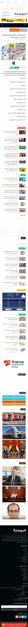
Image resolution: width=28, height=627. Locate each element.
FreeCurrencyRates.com (21, 244)
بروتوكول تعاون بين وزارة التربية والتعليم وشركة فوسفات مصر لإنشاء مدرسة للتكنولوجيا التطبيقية (10, 162)
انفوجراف (25, 573)
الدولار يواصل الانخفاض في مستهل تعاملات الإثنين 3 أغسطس (11, 318)
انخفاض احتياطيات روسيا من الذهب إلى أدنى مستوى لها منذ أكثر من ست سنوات (10, 132)
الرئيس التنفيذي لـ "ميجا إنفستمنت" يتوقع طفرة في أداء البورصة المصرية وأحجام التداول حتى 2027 (14, 483)
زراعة (26, 551)
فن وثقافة (25, 559)
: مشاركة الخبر (23, 67)
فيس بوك (13, 396)
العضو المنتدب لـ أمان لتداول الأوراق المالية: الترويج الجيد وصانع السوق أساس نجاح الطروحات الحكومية (14, 516)
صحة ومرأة (25, 556)
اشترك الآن (15, 609)
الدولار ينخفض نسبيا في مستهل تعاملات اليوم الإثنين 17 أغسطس (11, 277)
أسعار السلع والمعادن (23, 558)
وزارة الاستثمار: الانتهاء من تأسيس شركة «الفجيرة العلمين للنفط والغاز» (11, 191)
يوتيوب (13, 402)
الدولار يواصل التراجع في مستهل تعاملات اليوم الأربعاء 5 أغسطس (11, 337)
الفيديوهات (25, 576)
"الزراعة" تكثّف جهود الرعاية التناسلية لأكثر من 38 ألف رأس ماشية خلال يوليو (10, 197)
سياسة (25, 548)
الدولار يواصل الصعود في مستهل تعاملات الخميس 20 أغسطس (11, 258)
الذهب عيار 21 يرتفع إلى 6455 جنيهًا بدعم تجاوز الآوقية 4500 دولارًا (11, 169)
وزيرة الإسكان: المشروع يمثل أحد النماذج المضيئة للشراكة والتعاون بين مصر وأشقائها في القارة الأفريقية (10, 155)
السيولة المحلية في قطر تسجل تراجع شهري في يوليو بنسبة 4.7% (11, 179)
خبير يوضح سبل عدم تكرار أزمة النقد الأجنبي (16, 500)
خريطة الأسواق (24, 575)
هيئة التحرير (17, 7)
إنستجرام (13, 404)
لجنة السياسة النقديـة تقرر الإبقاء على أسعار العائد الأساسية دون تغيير (10, 209)
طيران (26, 555)
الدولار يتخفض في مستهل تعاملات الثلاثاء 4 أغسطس (11, 349)
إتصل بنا (11, 7)
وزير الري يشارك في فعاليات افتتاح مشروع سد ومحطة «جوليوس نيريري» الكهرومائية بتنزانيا (10, 140)
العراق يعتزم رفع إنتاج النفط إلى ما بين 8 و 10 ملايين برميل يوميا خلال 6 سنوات (10, 185)
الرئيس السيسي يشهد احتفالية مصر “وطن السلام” (14, 423)
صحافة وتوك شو (24, 561)
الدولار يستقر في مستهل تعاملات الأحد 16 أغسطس (10, 283)
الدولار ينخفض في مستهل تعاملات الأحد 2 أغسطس (11, 331)
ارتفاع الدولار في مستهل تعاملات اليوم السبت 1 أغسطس (10, 324)
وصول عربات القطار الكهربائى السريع (17, 437)
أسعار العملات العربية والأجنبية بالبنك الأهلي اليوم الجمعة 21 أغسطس (11, 203)
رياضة (26, 553)
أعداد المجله (25, 580)
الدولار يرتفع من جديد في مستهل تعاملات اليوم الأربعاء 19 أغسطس (11, 264)
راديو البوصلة (24, 572)
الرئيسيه (23, 30)
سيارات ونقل (24, 550)
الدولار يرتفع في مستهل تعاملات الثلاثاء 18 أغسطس (11, 271)
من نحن (8, 7)
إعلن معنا (13, 7)
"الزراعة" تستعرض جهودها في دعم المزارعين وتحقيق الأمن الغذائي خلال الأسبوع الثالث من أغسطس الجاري (10, 147)
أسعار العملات (13, 30)
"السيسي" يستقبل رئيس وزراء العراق (17, 457)
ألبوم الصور (25, 578)
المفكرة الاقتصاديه (23, 569)
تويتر (13, 399)
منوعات (25, 562)
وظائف (20, 7)
